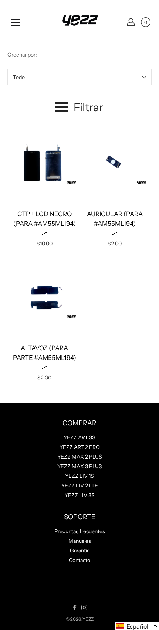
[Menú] (15, 22)
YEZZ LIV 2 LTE (79, 485)
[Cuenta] (131, 22)
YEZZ (88, 619)
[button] (137, 626)
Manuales (79, 541)
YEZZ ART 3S (79, 437)
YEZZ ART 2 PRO (80, 447)
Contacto (79, 560)
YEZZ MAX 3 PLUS (79, 466)
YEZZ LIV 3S (80, 495)
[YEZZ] (79, 22)
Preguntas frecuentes (79, 531)
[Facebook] (75, 607)
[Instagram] (84, 607)
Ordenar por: (22, 54)
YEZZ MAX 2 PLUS (79, 456)
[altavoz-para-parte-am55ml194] (44, 298)
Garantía (79, 550)
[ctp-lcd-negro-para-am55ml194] (44, 164)
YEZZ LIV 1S (79, 476)
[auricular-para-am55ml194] (114, 164)
